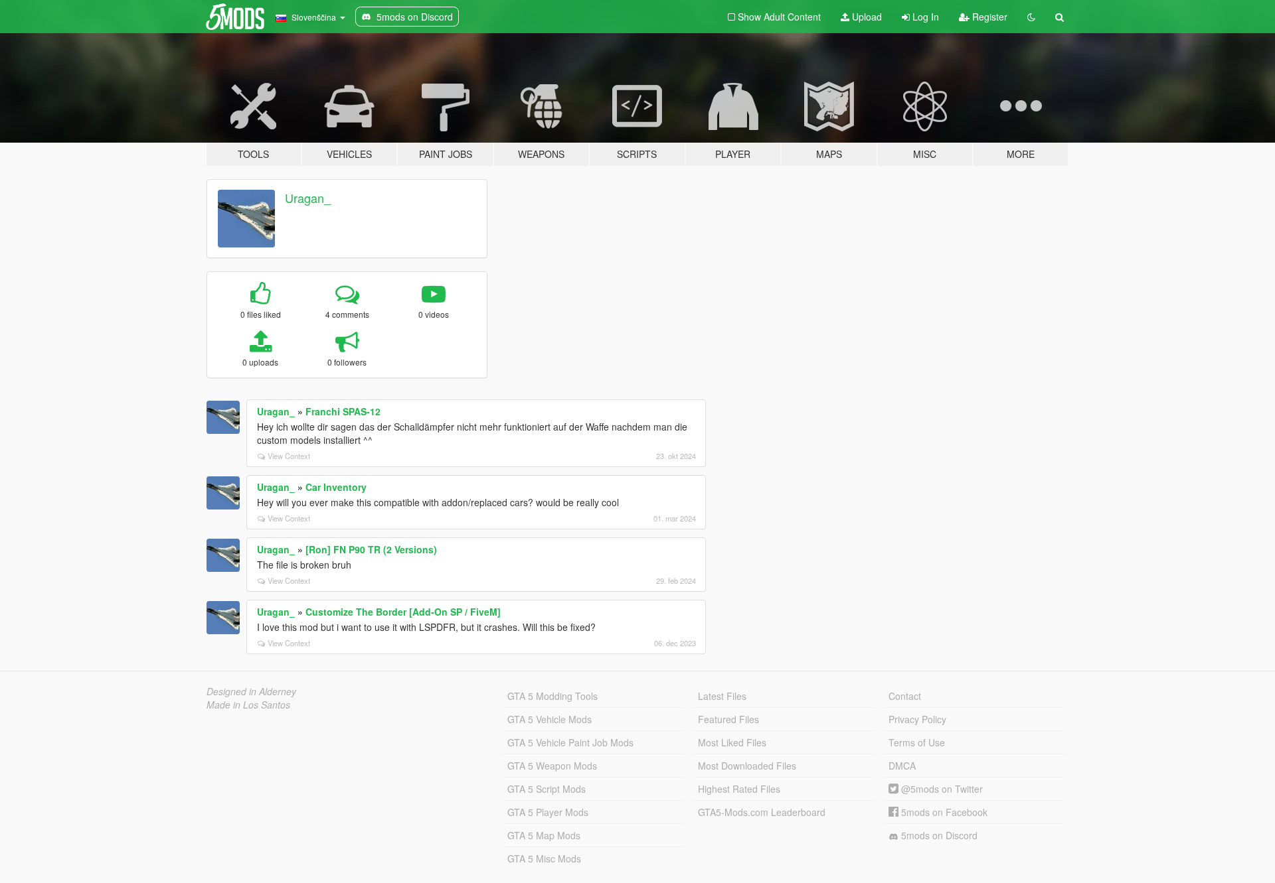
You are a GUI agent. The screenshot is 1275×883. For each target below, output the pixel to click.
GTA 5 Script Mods (546, 788)
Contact (905, 696)
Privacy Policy (917, 719)
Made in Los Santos (248, 704)
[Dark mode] (1031, 16)
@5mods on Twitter (940, 788)
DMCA (902, 765)
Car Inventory (336, 487)
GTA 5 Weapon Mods (552, 765)
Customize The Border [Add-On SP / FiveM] (403, 611)
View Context (289, 455)
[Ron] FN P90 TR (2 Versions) (371, 549)
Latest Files (722, 696)
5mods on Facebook (942, 812)
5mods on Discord (938, 835)
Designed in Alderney (251, 691)
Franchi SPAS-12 (343, 411)
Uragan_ (308, 197)
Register (988, 16)
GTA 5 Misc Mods (544, 858)
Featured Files (728, 719)
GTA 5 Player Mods (547, 812)
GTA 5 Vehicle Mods (549, 719)
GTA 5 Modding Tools (552, 696)
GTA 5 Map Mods (543, 835)
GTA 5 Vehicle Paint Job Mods (570, 742)
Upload (865, 16)
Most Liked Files (732, 742)
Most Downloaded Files (747, 765)
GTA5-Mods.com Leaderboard (761, 812)
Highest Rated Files (739, 788)
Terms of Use (917, 742)
